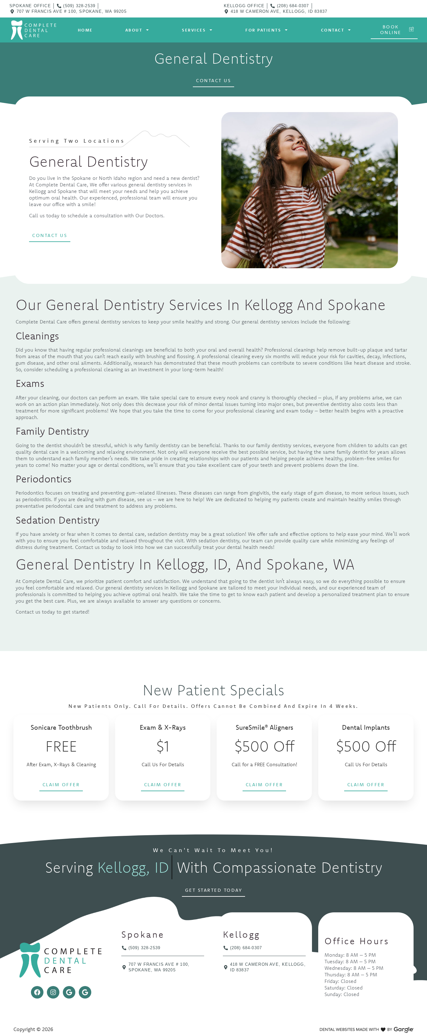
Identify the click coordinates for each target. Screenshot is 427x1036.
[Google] (69, 992)
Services (194, 29)
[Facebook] (37, 992)
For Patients (263, 29)
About (134, 29)
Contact (332, 29)
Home (85, 29)
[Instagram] (53, 992)
